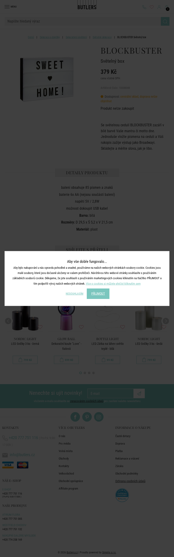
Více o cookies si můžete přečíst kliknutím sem (113, 283)
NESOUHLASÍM (74, 293)
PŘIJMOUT (98, 293)
